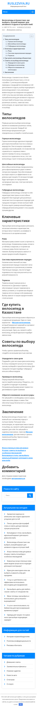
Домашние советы (14, 30)
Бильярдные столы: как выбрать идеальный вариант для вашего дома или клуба (17, 458)
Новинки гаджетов (14, 671)
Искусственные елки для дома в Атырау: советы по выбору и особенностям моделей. (15, 450)
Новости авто (12, 675)
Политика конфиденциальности (19, 641)
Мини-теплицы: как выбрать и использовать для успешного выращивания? (16, 598)
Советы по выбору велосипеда (16, 60)
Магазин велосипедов (21, 323)
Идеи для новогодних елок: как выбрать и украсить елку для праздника (17, 573)
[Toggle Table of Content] (30, 36)
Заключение (9, 72)
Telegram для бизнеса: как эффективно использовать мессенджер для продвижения (15, 582)
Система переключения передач (19, 53)
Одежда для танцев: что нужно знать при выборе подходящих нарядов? (17, 617)
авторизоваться (18, 478)
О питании (10, 680)
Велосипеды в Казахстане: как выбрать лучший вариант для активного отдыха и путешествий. (17, 544)
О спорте (10, 684)
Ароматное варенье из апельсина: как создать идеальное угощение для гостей (17, 516)
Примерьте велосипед (16, 65)
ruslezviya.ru (19, 3)
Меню (5, 12)
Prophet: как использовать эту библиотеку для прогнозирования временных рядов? (16, 608)
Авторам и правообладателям (18, 637)
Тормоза (11, 55)
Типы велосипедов (12, 39)
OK (21, 704)
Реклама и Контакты (14, 645)
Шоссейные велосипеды (17, 44)
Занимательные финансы (16, 666)
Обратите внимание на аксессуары (16, 68)
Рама (10, 51)
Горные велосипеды (15, 41)
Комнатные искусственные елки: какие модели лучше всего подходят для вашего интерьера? (17, 563)
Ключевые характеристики (15, 49)
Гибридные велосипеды (17, 46)
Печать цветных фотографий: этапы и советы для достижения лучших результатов (16, 526)
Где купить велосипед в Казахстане (18, 58)
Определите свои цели (16, 63)
